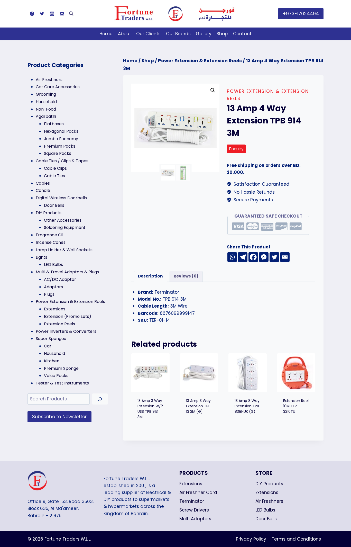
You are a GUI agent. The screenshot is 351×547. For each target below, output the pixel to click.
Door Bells (266, 519)
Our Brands (178, 34)
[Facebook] (31, 13)
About (124, 34)
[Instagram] (52, 13)
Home (106, 34)
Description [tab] (150, 276)
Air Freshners (269, 501)
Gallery (203, 34)
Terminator (191, 501)
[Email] (62, 13)
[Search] (100, 399)
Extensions (190, 484)
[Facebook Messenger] (264, 257)
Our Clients (148, 34)
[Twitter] (42, 13)
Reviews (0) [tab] (186, 276)
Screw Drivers (194, 510)
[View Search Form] (71, 13)
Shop (222, 34)
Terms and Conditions (296, 539)
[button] (212, 90)
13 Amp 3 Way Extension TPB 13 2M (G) (198, 406)
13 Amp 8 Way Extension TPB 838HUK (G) (247, 406)
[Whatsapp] (232, 257)
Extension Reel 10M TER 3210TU (296, 406)
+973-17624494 (301, 13)
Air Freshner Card (198, 492)
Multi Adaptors (195, 519)
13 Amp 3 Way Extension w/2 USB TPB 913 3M (150, 408)
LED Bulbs (265, 510)
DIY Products (269, 484)
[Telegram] (242, 257)
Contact (242, 34)
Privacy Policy (251, 539)
